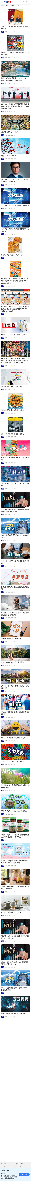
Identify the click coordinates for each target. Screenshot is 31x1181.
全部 (7, 5)
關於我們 (3, 1166)
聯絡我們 (3, 1163)
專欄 (12, 5)
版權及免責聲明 (19, 1163)
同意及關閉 (24, 1174)
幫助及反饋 (18, 1166)
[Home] (8, 2)
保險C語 (18, 5)
